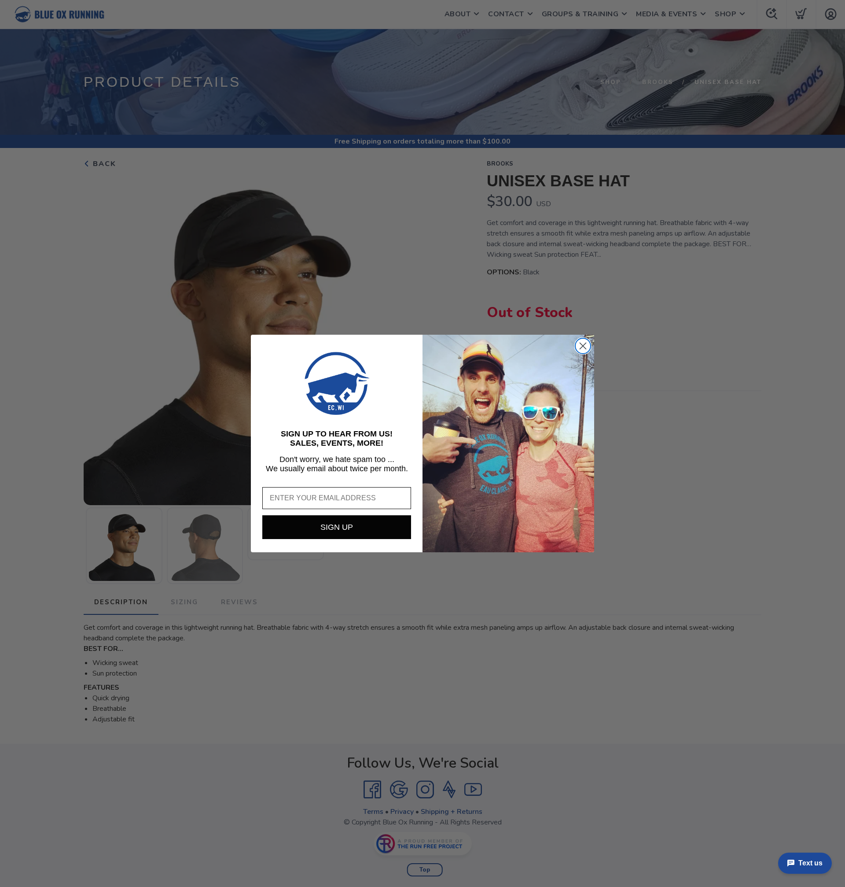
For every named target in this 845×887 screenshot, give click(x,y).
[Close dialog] (583, 346)
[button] (336, 383)
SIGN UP (336, 527)
